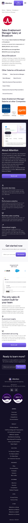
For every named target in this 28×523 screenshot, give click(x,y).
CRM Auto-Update (14, 434)
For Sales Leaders (14, 453)
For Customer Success (14, 458)
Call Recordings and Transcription (14, 429)
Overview (14, 412)
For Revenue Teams (14, 451)
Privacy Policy (14, 497)
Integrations (14, 417)
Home (3, 10)
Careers (14, 473)
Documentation (14, 419)
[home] (7, 3)
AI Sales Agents (14, 427)
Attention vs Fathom (14, 509)
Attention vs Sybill (14, 512)
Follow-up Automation (14, 441)
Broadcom (15, 10)
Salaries (9, 10)
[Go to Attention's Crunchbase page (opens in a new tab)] (16, 390)
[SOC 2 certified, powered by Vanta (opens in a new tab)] (18, 398)
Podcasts (13, 470)
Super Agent (14, 444)
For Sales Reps (14, 456)
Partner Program (14, 490)
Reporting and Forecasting (14, 439)
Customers (14, 414)
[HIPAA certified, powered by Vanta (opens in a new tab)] (7, 398)
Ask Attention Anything (14, 437)
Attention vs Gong (14, 507)
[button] (24, 3)
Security (14, 485)
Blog (14, 466)
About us (14, 483)
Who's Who (14, 475)
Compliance (14, 487)
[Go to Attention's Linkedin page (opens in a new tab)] (12, 390)
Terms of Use (14, 499)
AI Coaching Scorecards (14, 432)
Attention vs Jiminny (14, 514)
